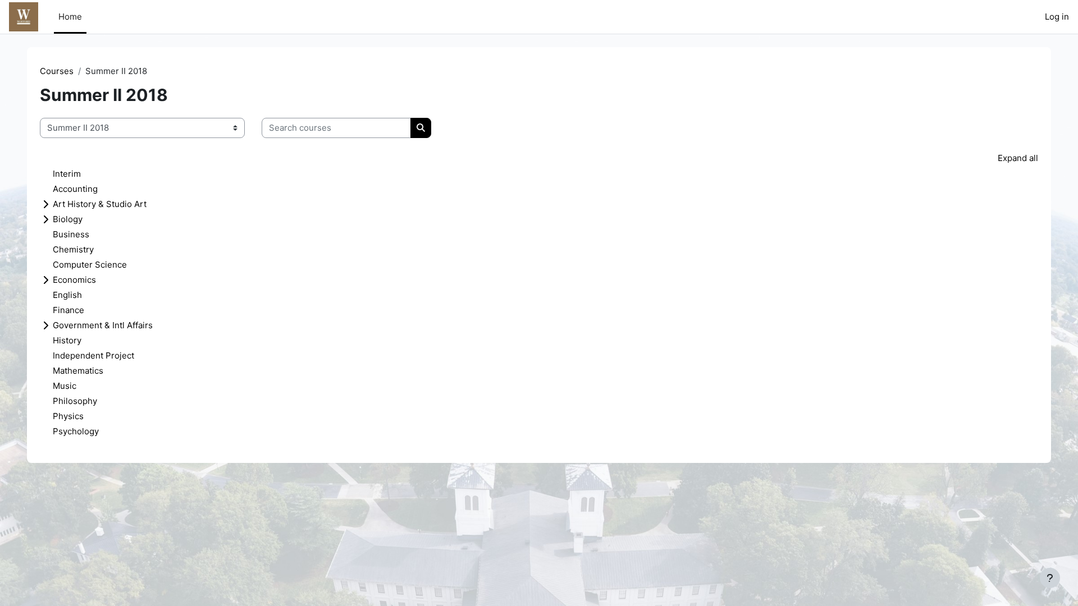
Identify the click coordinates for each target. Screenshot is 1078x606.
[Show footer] (1050, 578)
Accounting (75, 188)
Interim (67, 173)
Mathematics (78, 370)
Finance (68, 310)
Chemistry (73, 249)
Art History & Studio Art (100, 204)
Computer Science (90, 264)
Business (71, 234)
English (67, 295)
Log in (1057, 16)
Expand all (1018, 158)
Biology (68, 219)
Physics (68, 416)
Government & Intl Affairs (103, 325)
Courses (57, 71)
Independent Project (93, 355)
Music (64, 385)
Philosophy (75, 401)
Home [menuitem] (70, 16)
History (67, 340)
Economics (74, 279)
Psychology (76, 431)
